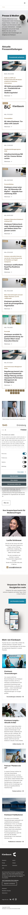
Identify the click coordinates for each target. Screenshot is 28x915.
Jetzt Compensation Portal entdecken (10, 880)
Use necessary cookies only (14, 484)
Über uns (6, 502)
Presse (3, 862)
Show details (20, 472)
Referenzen (4, 865)
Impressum (4, 888)
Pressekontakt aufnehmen (16, 57)
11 (16, 393)
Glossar (14, 862)
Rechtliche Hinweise (6, 890)
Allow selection (14, 480)
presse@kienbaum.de (15, 567)
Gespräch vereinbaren (9, 883)
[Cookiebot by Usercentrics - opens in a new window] (20, 430)
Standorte (4, 860)
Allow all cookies (14, 476)
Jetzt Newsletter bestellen (17, 601)
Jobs (3, 868)
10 (13, 393)
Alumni (13, 860)
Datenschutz (4, 893)
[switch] (24, 458)
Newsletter (14, 865)
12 (18, 393)
